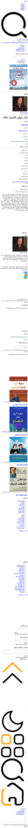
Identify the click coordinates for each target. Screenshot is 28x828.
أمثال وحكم (21, 509)
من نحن (22, 808)
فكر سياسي (6, 492)
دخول (26, 39)
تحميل (22, 146)
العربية (22, 502)
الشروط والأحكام (20, 50)
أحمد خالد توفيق (20, 583)
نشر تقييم (25, 331)
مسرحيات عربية (20, 526)
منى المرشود (21, 585)
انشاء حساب (21, 39)
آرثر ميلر (22, 592)
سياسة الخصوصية (20, 49)
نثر (23, 513)
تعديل (15, 632)
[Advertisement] (14, 221)
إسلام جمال (21, 570)
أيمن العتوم (21, 567)
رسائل (22, 515)
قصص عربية (6, 461)
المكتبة (22, 5)
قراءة (26, 146)
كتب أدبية (22, 525)
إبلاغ (26, 183)
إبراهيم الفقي (21, 590)
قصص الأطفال (5, 431)
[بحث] (12, 41)
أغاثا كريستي (21, 579)
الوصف (25, 181)
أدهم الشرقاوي (20, 566)
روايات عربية (21, 505)
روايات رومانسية (20, 522)
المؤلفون (22, 8)
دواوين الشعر (21, 512)
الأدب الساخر (21, 508)
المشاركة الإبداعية (22, 464)
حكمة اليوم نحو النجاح (21, 434)
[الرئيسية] (12, 805)
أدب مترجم (6, 401)
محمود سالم (21, 577)
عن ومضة (21, 45)
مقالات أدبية (21, 521)
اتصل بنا (4, 42)
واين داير (25, 112)
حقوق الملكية (21, 48)
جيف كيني (21, 575)
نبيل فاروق (21, 569)
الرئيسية (22, 4)
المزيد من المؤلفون (22, 594)
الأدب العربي (21, 503)
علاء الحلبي (21, 582)
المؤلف (22, 181)
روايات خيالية (21, 528)
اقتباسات (22, 9)
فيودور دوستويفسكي (19, 589)
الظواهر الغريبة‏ (20, 501)
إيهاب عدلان (21, 572)
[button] (25, 272)
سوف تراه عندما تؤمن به (20, 404)
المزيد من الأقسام (23, 530)
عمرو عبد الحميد (20, 565)
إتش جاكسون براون (19, 587)
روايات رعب (21, 523)
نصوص (22, 506)
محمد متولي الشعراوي (18, 573)
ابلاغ (26, 643)
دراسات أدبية (21, 518)
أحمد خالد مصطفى (19, 576)
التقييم (13, 181)
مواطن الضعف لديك (21, 495)
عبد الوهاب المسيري (19, 586)
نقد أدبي (22, 516)
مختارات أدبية (21, 519)
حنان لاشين (21, 580)
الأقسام (22, 6)
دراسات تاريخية (20, 61)
